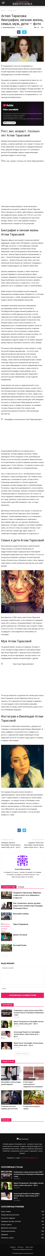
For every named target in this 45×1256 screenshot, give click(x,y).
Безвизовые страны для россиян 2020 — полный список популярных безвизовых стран (29, 1013)
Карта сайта (29, 1247)
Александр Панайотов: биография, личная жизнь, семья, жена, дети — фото (27, 1034)
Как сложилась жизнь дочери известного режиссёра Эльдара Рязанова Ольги (28, 905)
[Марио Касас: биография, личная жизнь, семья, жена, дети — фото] (6, 1046)
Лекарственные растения (10, 1215)
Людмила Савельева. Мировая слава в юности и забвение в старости (27, 895)
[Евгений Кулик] (6, 948)
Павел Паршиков (20, 924)
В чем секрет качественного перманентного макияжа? (33, 1084)
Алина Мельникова (9, 27)
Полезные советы (7, 1238)
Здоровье (4, 1234)
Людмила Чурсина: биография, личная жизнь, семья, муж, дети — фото (11, 845)
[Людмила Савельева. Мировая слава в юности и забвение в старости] (6, 895)
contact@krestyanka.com (29, 1158)
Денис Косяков (20, 935)
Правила (13, 1247)
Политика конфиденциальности (22, 1249)
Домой (3, 10)
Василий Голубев (21, 914)
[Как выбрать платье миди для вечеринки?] (11, 1073)
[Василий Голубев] (6, 916)
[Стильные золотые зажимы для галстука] (11, 1097)
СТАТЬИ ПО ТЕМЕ (8, 887)
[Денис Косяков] (6, 937)
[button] (42, 3)
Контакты (20, 1247)
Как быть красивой (29, 1079)
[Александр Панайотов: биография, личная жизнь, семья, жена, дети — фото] (6, 1034)
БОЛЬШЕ (21, 887)
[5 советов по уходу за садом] (33, 1097)
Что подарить (5, 1103)
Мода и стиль (5, 1079)
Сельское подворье (8, 1218)
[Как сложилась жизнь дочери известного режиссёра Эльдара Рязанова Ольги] (6, 906)
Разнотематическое (8, 1231)
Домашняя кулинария (9, 1228)
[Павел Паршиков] (6, 929)
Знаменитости (11, 10)
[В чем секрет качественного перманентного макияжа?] (33, 1073)
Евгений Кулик (19, 945)
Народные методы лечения (11, 1221)
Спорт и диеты (6, 1224)
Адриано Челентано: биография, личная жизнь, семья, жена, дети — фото (34, 845)
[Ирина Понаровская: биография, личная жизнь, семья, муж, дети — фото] (6, 1024)
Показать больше (21, 1053)
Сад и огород (27, 1103)
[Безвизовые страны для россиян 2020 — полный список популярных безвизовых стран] (6, 1013)
